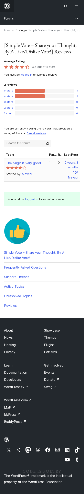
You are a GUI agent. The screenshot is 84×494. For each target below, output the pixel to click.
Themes (50, 337)
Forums (9, 18)
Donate (51, 380)
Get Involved (54, 365)
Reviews (10, 306)
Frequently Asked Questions (25, 267)
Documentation (15, 372)
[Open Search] (65, 6)
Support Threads (16, 277)
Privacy (9, 352)
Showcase (52, 330)
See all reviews (36, 133)
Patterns (50, 352)
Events (49, 372)
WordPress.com (18, 400)
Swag (50, 387)
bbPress (12, 414)
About (8, 330)
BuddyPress (15, 422)
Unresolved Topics (18, 296)
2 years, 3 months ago (71, 167)
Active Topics (14, 286)
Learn (8, 365)
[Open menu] (77, 6)
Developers (12, 380)
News (8, 337)
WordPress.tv (16, 387)
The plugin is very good (23, 163)
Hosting (10, 345)
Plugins (49, 345)
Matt (9, 407)
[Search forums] (47, 143)
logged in (26, 74)
